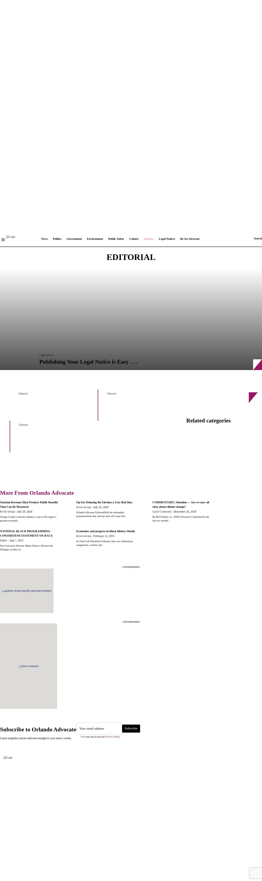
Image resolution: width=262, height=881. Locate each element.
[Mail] (36, 857)
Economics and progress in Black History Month (105, 531)
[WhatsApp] (57, 857)
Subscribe (131, 728)
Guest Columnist (161, 511)
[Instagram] (15, 857)
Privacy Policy (112, 736)
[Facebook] (4, 857)
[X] (47, 857)
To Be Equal (118, 479)
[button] (254, 238)
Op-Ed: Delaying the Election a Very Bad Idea (104, 502)
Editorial (23, 393)
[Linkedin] (25, 857)
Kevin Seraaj (7, 511)
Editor (3, 540)
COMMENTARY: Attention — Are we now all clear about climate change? (139, 408)
